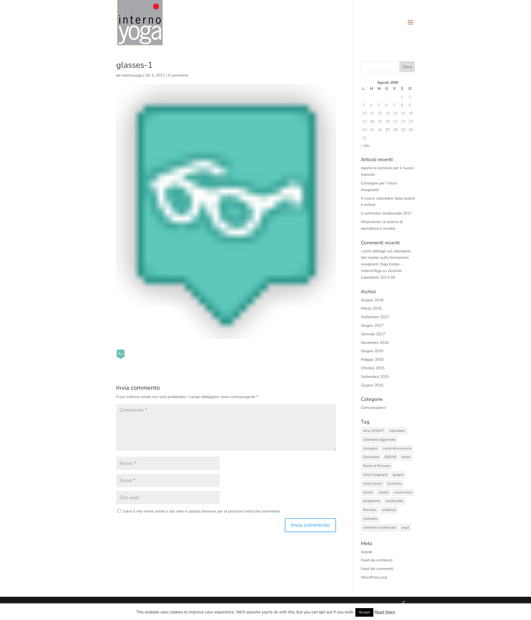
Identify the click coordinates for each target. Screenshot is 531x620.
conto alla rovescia (397, 448)
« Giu (365, 145)
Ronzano (369, 509)
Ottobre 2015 (372, 368)
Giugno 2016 (372, 351)
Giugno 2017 (372, 325)
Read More (384, 612)
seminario (370, 518)
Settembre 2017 (375, 317)
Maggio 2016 (372, 359)
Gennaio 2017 (373, 334)
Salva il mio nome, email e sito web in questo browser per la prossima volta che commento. (202, 511)
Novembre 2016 (375, 342)
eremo (406, 457)
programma (371, 501)
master (384, 492)
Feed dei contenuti (376, 560)
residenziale (394, 501)
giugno (398, 474)
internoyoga (131, 75)
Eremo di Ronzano (376, 466)
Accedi (366, 551)
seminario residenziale (379, 527)
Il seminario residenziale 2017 (386, 213)
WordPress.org (374, 577)
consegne (370, 448)
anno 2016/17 (373, 430)
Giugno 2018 (372, 300)
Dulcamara (371, 457)
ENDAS (390, 457)
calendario (397, 430)
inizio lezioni (372, 483)
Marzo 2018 (371, 308)
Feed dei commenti (377, 568)
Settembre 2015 (375, 376)
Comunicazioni (373, 407)
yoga (405, 527)
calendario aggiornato (379, 439)
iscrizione (394, 483)
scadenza (389, 509)
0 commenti (178, 75)
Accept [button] (364, 612)
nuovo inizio (403, 492)
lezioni (368, 492)
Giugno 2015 (372, 385)
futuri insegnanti (375, 474)
